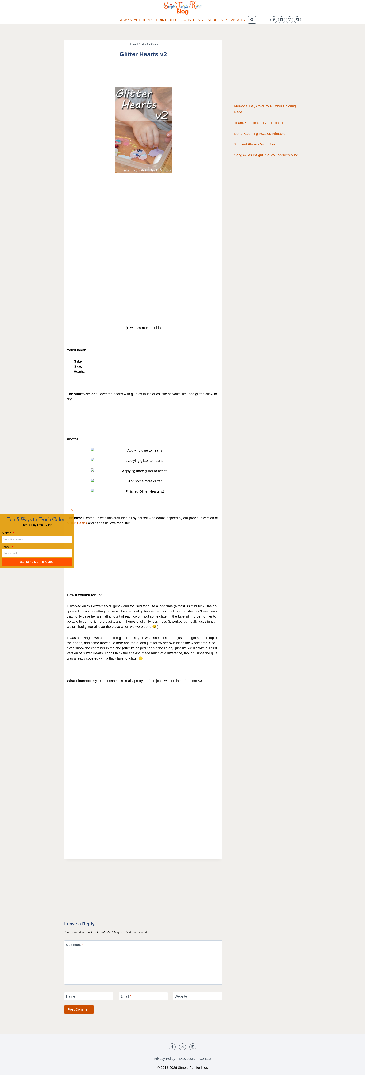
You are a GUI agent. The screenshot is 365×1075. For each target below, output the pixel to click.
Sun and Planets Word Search (257, 144)
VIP (224, 20)
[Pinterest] (281, 19)
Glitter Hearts (77, 523)
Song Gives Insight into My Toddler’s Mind (266, 155)
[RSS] (297, 19)
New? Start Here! (135, 20)
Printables (166, 20)
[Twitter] (182, 1046)
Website (181, 996)
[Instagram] (289, 19)
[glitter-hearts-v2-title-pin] (143, 130)
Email (125, 996)
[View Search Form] (252, 20)
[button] (72, 510)
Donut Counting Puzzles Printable (259, 134)
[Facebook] (273, 19)
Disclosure (187, 1059)
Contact (205, 1059)
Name (71, 996)
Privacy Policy (164, 1059)
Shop (212, 20)
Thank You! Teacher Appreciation (259, 123)
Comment (74, 945)
